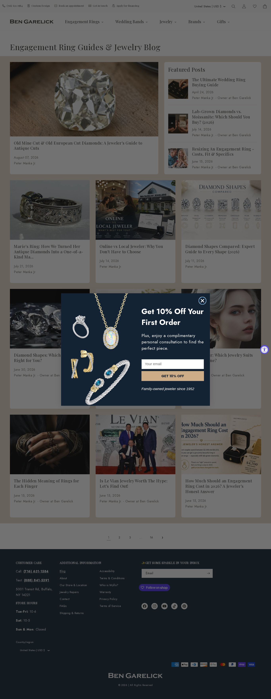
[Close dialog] (202, 300)
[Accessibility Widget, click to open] (264, 349)
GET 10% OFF (172, 375)
